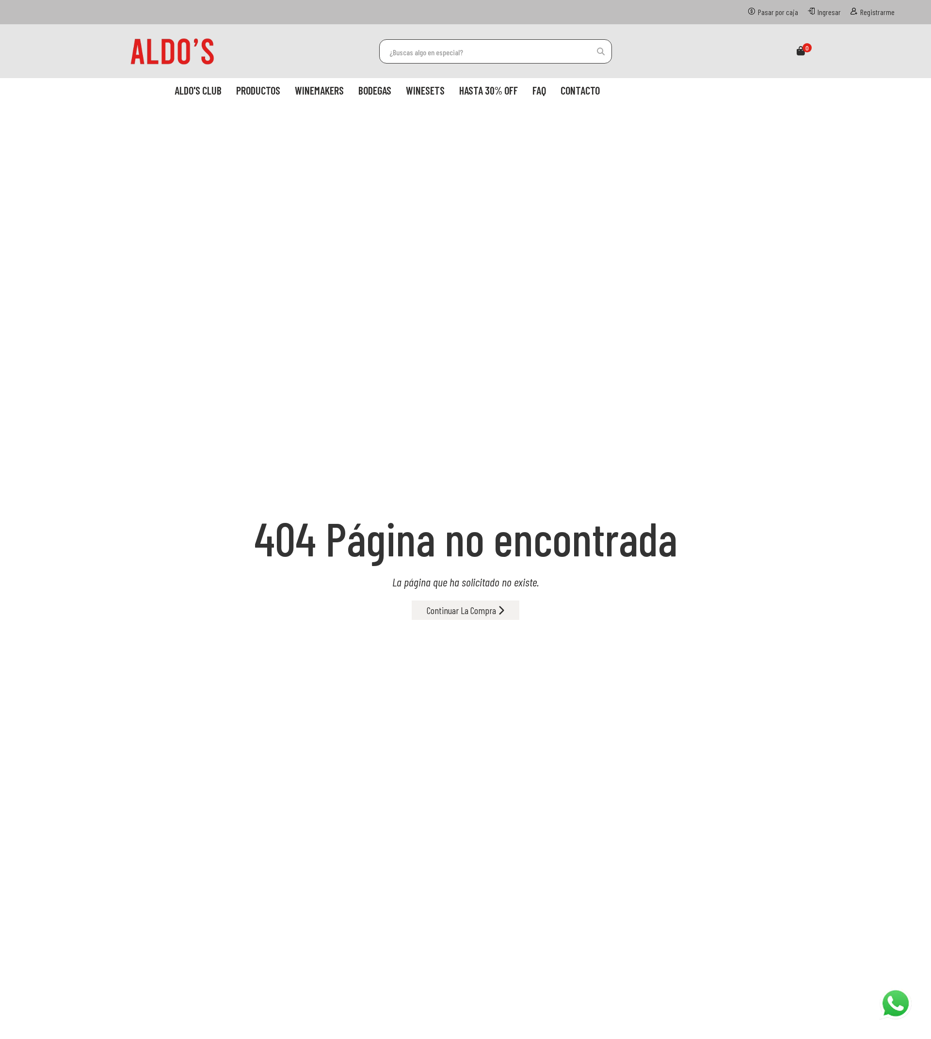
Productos (258, 90)
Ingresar (829, 11)
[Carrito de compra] (801, 51)
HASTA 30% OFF (488, 90)
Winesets (425, 90)
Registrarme (877, 11)
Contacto (580, 90)
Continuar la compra (462, 610)
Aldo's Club (198, 90)
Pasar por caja (778, 11)
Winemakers (319, 90)
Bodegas (374, 90)
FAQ (539, 90)
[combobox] (495, 51)
